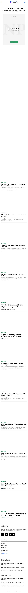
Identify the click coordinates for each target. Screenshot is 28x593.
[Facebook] (2, 534)
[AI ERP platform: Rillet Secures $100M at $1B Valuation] (14, 501)
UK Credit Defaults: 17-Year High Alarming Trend (12, 306)
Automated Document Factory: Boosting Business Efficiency (12, 579)
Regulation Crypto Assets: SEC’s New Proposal (13, 485)
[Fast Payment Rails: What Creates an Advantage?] (14, 351)
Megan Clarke (6, 309)
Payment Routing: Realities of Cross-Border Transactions (12, 336)
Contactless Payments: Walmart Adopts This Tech (12, 570)
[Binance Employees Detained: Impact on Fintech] (14, 441)
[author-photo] (2, 309)
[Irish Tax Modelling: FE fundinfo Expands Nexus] (14, 412)
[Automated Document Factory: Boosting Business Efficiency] (14, 172)
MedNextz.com (4, 553)
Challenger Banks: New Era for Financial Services (12, 567)
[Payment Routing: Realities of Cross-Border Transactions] (14, 322)
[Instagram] (6, 534)
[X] (10, 534)
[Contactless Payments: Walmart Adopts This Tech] (14, 233)
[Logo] (14, 2)
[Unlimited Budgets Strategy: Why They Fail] (14, 262)
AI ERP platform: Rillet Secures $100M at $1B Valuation (13, 515)
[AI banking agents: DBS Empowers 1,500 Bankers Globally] (14, 381)
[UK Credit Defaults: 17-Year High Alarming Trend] (14, 292)
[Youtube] (13, 534)
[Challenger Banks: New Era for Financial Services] (14, 202)
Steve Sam (5, 488)
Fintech (3, 182)
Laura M (7, 517)
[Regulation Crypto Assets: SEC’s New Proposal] (14, 471)
